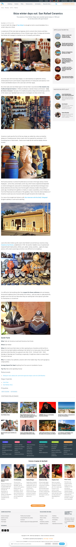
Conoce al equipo (5, 515)
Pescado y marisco (43, 446)
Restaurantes (55, 517)
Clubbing (54, 515)
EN (52, 1)
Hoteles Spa (17, 452)
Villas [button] (22, 4)
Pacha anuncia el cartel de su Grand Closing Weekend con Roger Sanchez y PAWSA (67, 61)
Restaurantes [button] (29, 4)
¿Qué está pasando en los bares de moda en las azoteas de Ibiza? (47, 433)
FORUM (46, 1)
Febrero (16, 7)
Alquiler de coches (68, 448)
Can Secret (64, 104)
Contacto (22, 519)
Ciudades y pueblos (68, 444)
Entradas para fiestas (7, 450)
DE (55, 1)
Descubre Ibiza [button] (46, 4)
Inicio (2, 7)
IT (59, 1)
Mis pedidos (64, 1)
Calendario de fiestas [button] (68, 3)
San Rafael (20, 25)
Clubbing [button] (10, 4)
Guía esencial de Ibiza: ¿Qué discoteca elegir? (67, 77)
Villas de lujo (29, 453)
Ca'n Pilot (6, 382)
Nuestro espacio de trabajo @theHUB (29, 521)
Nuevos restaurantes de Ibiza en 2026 (67, 52)
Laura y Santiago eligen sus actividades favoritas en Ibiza (27, 433)
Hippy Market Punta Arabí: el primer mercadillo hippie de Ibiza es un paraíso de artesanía (28, 416)
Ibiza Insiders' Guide (6, 454)
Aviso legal (3, 521)
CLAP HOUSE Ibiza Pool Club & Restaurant (68, 95)
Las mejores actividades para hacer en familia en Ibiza (65, 433)
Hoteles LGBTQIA (18, 444)
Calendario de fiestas (7, 444)
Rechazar (55, 543)
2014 (11, 7)
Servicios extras (30, 455)
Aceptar (62, 543)
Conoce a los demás (38, 505)
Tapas (40, 450)
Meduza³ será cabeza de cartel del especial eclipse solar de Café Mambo (24, 375)
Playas (65, 446)
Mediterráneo (42, 444)
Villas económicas (31, 444)
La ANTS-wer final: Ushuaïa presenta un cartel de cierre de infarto (67, 69)
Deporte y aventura (55, 450)
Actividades (14, 391)
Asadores (41, 448)
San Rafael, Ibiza (7, 384)
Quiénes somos (4, 517)
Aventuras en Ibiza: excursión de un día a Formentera (66, 415)
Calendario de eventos (57, 523)
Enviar (71, 526)
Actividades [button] (38, 4)
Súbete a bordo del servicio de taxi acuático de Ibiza (66, 36)
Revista (41, 1)
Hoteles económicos (19, 454)
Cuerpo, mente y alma (56, 452)
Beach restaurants (43, 452)
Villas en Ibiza (43, 517)
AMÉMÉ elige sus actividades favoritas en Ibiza (46, 415)
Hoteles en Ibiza (43, 515)
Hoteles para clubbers (20, 446)
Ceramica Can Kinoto (7, 245)
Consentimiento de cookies (26, 517)
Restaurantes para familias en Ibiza (8, 433)
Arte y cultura (5, 391)
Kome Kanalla (65, 112)
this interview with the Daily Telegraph (36, 197)
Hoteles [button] (16, 4)
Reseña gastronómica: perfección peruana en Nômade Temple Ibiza (67, 44)
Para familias (54, 444)
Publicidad (3, 519)
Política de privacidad (25, 515)
